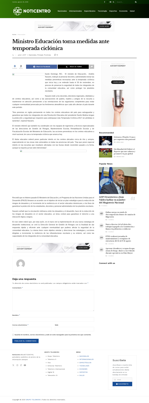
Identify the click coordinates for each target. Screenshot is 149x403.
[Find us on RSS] (113, 2)
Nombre (16, 315)
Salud (132, 11)
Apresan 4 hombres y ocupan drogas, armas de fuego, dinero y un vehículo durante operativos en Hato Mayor (120, 250)
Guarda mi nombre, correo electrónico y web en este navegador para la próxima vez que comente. (53, 335)
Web (56, 325)
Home (14, 34)
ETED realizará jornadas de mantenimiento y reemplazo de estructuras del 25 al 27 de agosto (118, 238)
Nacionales (62, 11)
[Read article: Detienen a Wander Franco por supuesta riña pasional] (105, 140)
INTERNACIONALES (86, 359)
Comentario (17, 288)
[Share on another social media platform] (91, 67)
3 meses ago (119, 156)
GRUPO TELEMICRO (33, 399)
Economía (123, 11)
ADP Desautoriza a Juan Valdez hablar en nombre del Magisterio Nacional (112, 200)
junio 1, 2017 (22, 55)
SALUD (81, 375)
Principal (40, 55)
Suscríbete (123, 384)
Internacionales (75, 11)
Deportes (113, 11)
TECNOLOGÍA (84, 366)
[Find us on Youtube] (110, 2)
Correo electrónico (20, 325)
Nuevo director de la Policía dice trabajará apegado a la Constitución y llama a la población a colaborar (120, 226)
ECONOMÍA (83, 369)
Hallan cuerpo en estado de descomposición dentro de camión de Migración (120, 214)
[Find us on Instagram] (17, 365)
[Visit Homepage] (32, 11)
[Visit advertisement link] (74, 27)
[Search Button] (135, 2)
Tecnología (102, 11)
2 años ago (119, 142)
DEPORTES (83, 372)
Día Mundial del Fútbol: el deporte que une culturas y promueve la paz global (124, 151)
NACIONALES (84, 356)
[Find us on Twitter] (107, 2)
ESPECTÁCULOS (85, 362)
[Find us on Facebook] (104, 2)
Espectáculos (89, 11)
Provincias (47, 55)
